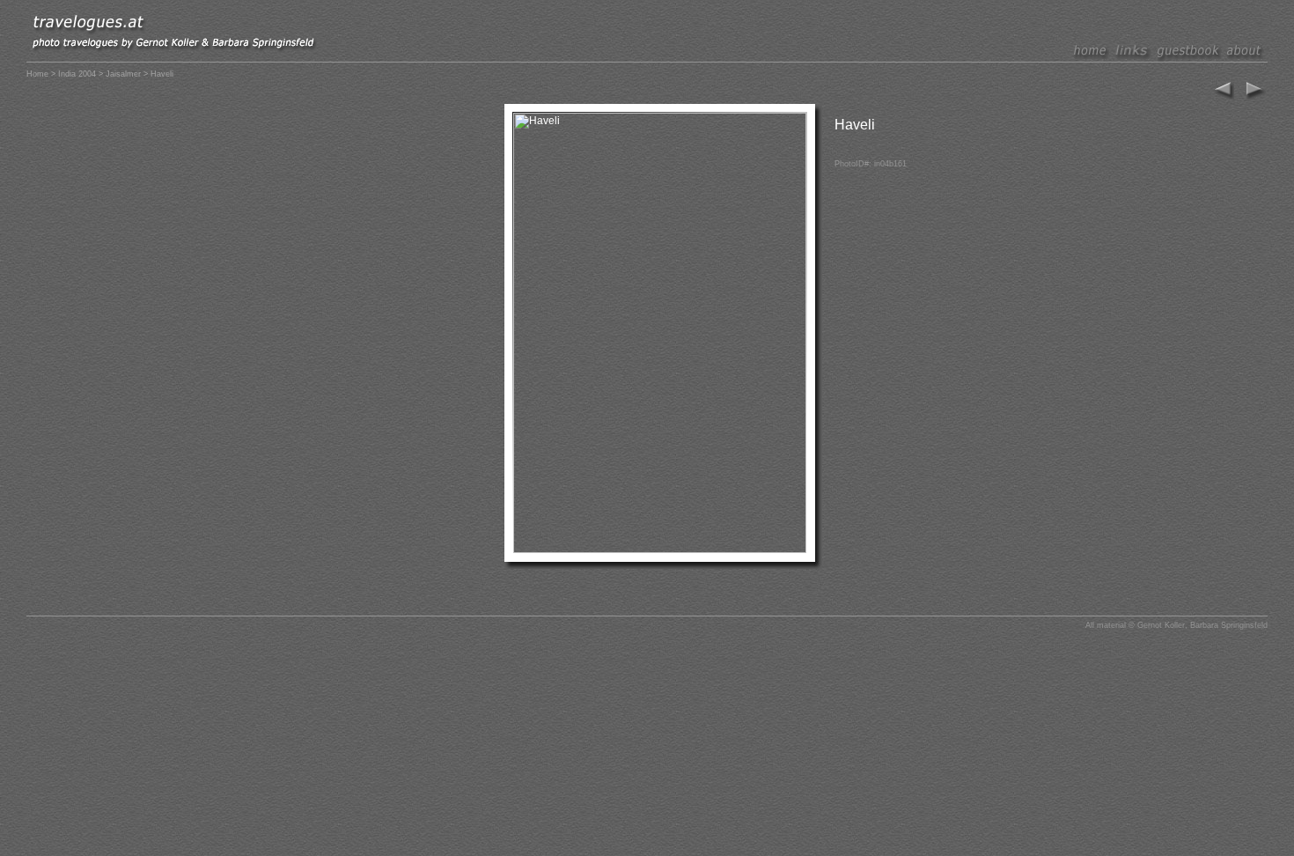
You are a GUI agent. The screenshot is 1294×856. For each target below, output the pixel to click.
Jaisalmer (123, 74)
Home (37, 74)
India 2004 (77, 74)
